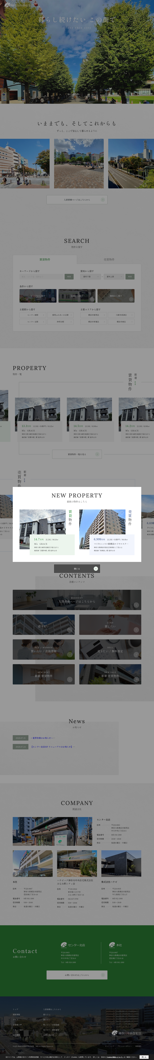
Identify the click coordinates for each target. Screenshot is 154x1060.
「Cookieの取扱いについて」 (115, 1057)
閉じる (77, 568)
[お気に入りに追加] (62, 513)
